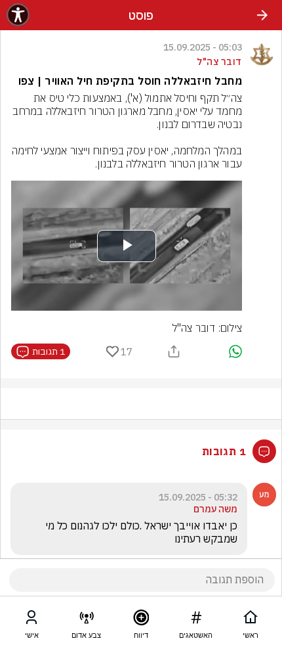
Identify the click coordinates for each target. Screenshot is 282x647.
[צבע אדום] (86, 620)
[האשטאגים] (196, 620)
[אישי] (31, 620)
